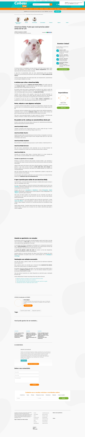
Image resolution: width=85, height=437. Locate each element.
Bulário (58, 8)
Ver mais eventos (63, 69)
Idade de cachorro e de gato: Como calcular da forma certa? (29, 278)
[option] (18, 20)
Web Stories (46, 8)
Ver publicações (28, 305)
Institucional (51, 8)
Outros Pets (26, 8)
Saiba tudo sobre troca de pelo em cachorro (26, 279)
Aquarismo (31, 8)
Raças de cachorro (36, 310)
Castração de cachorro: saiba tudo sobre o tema (26, 282)
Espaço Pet (43, 0)
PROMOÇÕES (44, 417)
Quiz (55, 8)
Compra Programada (31, 0)
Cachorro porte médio (25, 310)
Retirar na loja (49, 0)
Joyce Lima (63, 102)
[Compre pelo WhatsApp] (23, 428)
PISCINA (35, 421)
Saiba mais (63, 107)
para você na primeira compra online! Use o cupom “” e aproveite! (38, 11)
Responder (24, 360)
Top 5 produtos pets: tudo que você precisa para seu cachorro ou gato (31, 281)
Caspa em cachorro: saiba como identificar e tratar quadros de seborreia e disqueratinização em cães (31, 336)
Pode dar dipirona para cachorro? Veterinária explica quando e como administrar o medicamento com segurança (43, 336)
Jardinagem (41, 8)
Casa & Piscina (36, 8)
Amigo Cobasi (38, 0)
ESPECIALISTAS (45, 418)
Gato (22, 8)
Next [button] (67, 98)
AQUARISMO (36, 418)
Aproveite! (57, 11)
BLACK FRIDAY (45, 414)
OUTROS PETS (36, 417)
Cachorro (18, 8)
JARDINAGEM (36, 423)
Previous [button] (59, 98)
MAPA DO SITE (45, 423)
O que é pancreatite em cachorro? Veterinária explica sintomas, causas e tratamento (19, 335)
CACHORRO (36, 414)
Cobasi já (54, 0)
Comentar (34, 384)
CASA (35, 420)
